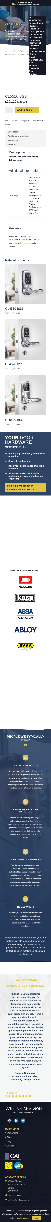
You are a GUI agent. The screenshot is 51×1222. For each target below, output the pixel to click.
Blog (9, 1141)
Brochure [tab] (12, 145)
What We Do (12, 1133)
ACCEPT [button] (36, 1218)
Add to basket (25, 110)
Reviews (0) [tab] (13, 140)
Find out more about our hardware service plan (20, 488)
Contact (10, 1146)
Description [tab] (13, 132)
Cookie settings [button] (23, 1218)
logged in (24, 243)
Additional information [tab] (18, 136)
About (9, 1137)
